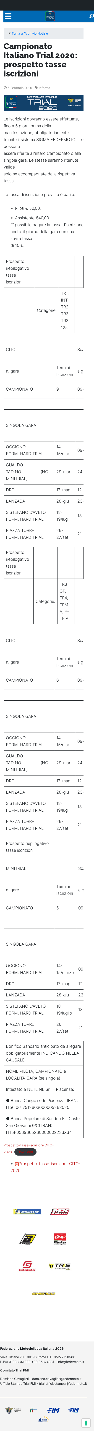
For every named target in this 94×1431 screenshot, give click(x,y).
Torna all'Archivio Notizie (30, 33)
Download (25, 1152)
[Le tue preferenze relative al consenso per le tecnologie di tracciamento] (86, 1423)
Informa (44, 88)
